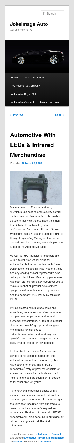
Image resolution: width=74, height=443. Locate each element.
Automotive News (49, 102)
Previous (17, 114)
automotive (30, 437)
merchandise (56, 437)
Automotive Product (35, 77)
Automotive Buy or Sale (24, 94)
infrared (42, 437)
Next (59, 114)
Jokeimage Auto (29, 23)
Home (14, 77)
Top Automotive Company (25, 85)
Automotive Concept (22, 102)
